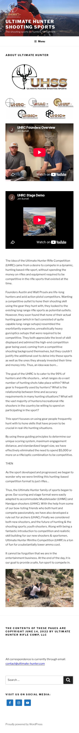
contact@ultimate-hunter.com (25, 663)
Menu (41, 41)
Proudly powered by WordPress (24, 724)
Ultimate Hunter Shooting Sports (30, 24)
